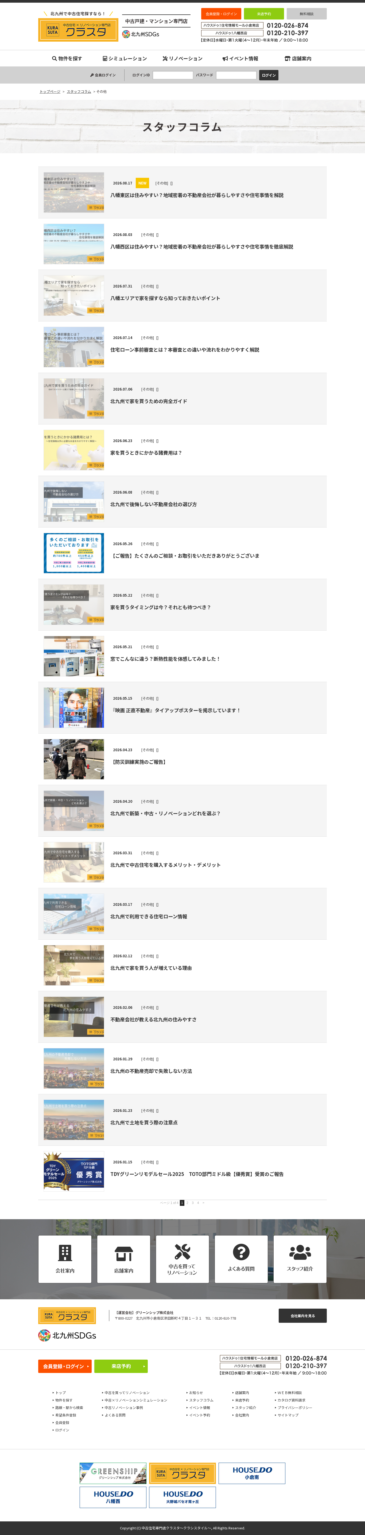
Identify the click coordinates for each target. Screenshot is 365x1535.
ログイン (62, 1429)
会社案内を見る (303, 1315)
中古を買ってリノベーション (127, 1392)
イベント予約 (199, 1415)
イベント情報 (243, 58)
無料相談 (307, 13)
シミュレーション (127, 58)
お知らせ (196, 1392)
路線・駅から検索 (69, 1407)
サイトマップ (288, 1415)
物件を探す (70, 58)
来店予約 (264, 13)
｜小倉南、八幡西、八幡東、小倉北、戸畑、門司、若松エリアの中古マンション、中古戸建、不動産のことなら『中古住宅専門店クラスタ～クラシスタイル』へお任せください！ (78, 30)
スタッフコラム (201, 1400)
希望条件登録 (65, 1415)
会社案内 (242, 1415)
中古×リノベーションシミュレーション (136, 1400)
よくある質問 (115, 1415)
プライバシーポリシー (295, 1407)
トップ (60, 1392)
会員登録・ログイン (221, 13)
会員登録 (62, 1422)
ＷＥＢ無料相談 (290, 1392)
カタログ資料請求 (291, 1400)
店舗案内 (301, 58)
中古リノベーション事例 (124, 1407)
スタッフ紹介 (245, 1407)
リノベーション (186, 58)
